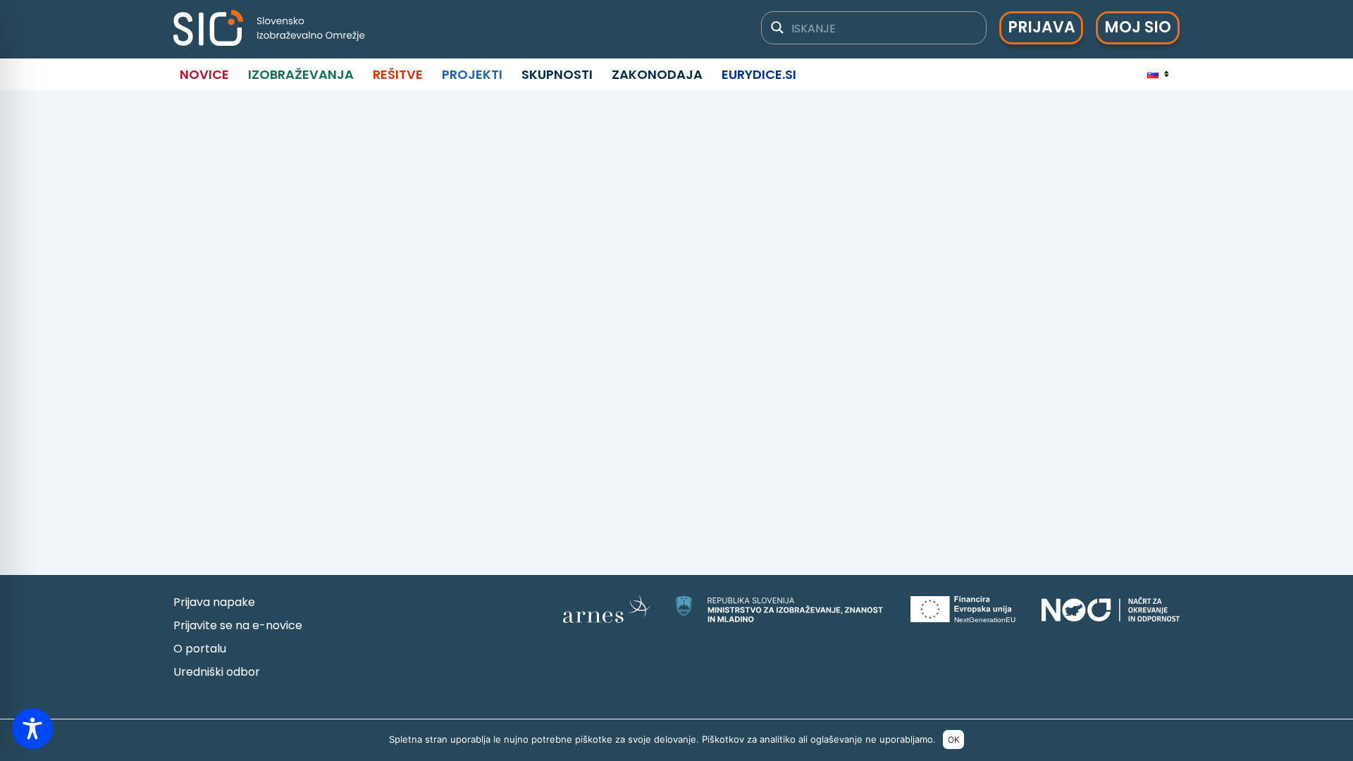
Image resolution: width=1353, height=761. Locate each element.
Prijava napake (214, 602)
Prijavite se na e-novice (237, 625)
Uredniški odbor (216, 672)
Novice (204, 74)
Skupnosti (557, 74)
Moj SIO (1137, 27)
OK (954, 739)
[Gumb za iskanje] (777, 27)
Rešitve (398, 74)
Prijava (1041, 27)
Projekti (472, 74)
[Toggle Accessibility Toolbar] (32, 728)
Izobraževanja (301, 74)
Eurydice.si (759, 74)
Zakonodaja (657, 74)
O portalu (199, 649)
